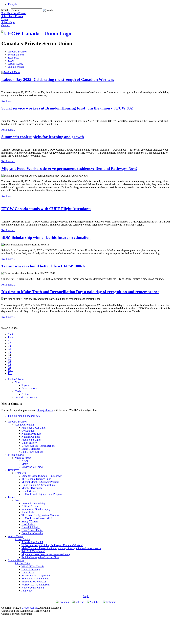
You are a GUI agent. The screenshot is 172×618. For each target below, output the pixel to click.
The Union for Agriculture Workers (40, 515)
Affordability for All (32, 542)
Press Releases (29, 388)
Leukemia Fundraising (33, 503)
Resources (13, 57)
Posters (25, 394)
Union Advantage (31, 569)
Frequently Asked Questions (37, 575)
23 (9, 346)
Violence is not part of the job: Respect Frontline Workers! (52, 545)
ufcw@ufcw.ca (45, 410)
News (18, 382)
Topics (25, 385)
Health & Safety (30, 491)
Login (86, 596)
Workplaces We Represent (35, 584)
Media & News (16, 54)
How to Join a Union (33, 587)
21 (9, 340)
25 (9, 352)
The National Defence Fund (36, 478)
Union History (29, 442)
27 (9, 358)
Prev (10, 337)
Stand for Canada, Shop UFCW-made (42, 475)
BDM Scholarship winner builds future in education (46, 237)
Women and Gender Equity (36, 509)
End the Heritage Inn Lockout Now (40, 557)
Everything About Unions (35, 578)
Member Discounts (32, 488)
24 (9, 349)
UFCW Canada (30, 607)
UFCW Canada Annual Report (38, 445)
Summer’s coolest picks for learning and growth (42, 137)
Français (12, 4)
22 (9, 343)
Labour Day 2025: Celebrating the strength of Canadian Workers (57, 79)
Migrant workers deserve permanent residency (46, 554)
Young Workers (30, 521)
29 (9, 364)
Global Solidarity (31, 527)
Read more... (8, 101)
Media (18, 391)
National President (31, 433)
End (10, 373)
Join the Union (16, 66)
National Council (31, 436)
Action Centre (15, 63)
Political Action (30, 506)
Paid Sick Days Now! (33, 551)
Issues (11, 60)
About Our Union (17, 51)
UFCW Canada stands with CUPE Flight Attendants (46, 209)
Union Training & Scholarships (38, 485)
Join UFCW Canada (32, 451)
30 (9, 367)
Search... (6, 10)
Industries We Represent (34, 581)
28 (9, 361)
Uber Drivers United (32, 530)
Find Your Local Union (34, 427)
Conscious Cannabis (32, 533)
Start (10, 334)
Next (10, 370)
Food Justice (28, 524)
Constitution (28, 430)
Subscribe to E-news (26, 397)
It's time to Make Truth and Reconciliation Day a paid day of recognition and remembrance (80, 292)
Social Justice (29, 512)
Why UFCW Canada (33, 566)
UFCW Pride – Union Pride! (37, 518)
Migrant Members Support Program (40, 482)
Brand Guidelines (31, 448)
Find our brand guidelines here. (24, 415)
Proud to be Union (31, 439)
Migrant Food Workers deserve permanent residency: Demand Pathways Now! (69, 168)
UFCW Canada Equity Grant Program (42, 494)
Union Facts (28, 572)
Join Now (27, 590)
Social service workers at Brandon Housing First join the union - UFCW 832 (67, 108)
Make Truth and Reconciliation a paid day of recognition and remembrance (61, 548)
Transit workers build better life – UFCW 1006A (43, 266)
